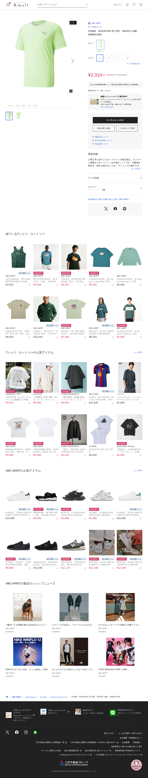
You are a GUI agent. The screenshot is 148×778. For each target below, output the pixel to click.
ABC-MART (96, 23)
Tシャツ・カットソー (59, 697)
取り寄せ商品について (103, 140)
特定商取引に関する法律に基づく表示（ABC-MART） (109, 199)
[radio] (100, 46)
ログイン (118, 5)
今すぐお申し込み (107, 107)
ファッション (30, 697)
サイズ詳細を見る (133, 63)
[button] (41, 60)
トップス (43, 697)
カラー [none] (90, 43)
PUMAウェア (97, 27)
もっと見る (135, 169)
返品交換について (101, 144)
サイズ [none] (90, 58)
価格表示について (101, 137)
